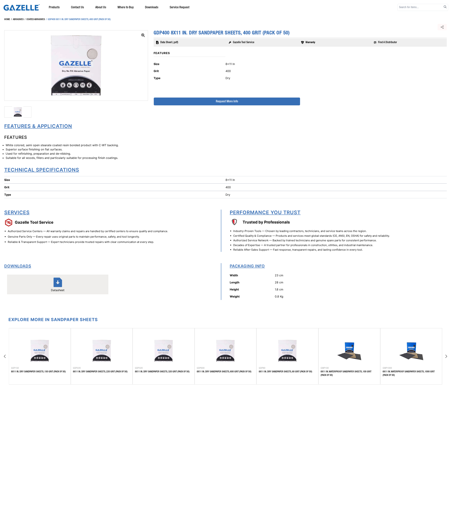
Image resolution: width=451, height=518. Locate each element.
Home (7, 19)
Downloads (151, 7)
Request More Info (227, 101)
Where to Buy (126, 7)
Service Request (179, 7)
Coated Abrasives (35, 19)
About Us (100, 7)
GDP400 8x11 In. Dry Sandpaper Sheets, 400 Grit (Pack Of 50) (78, 19)
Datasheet (57, 290)
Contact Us (77, 7)
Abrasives (17, 19)
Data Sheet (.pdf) (169, 42)
